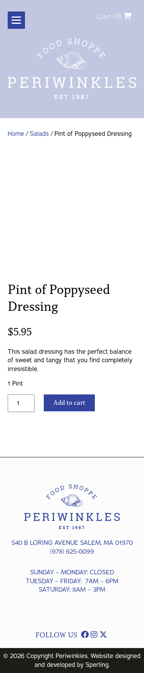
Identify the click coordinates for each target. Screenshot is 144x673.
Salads (39, 134)
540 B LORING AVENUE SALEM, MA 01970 (72, 543)
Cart (104, 16)
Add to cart (69, 403)
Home (16, 134)
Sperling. (98, 665)
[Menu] (16, 20)
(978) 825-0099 (72, 552)
